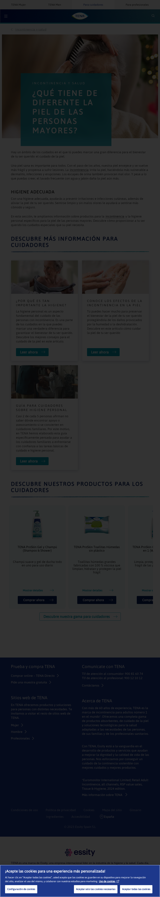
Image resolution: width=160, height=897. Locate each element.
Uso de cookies (107, 881)
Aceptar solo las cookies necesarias (95, 889)
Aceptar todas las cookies (136, 889)
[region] (80, 881)
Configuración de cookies (21, 889)
